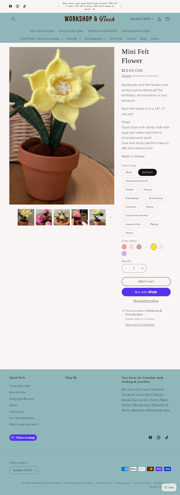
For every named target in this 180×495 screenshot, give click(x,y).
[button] (13, 19)
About (13, 405)
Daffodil (147, 172)
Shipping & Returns (21, 398)
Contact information (160, 486)
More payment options (146, 300)
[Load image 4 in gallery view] (80, 217)
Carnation (132, 198)
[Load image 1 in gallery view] (26, 217)
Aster (131, 233)
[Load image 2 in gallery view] (44, 217)
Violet (132, 190)
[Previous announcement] (59, 6)
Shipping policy (162, 483)
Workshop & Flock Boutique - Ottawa (51, 483)
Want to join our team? (24, 424)
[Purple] (124, 253)
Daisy (152, 207)
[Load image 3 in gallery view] (62, 217)
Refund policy (104, 483)
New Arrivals (17, 392)
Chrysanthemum (139, 181)
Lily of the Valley (139, 216)
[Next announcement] (121, 6)
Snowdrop (158, 199)
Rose (131, 173)
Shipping (126, 75)
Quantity (126, 261)
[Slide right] (110, 217)
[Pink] (131, 246)
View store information (140, 324)
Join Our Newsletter (22, 418)
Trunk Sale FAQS (19, 386)
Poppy (150, 190)
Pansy (154, 224)
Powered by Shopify (82, 483)
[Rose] (161, 246)
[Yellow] (153, 246)
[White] (146, 246)
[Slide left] (13, 217)
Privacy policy (122, 483)
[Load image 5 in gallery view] (97, 217)
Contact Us (16, 411)
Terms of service (142, 483)
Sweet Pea (135, 225)
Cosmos (133, 207)
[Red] (124, 246)
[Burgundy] (139, 246)
